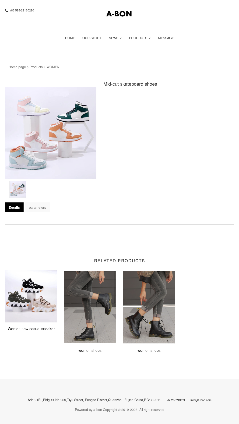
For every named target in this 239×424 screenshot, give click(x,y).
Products (138, 37)
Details (14, 207)
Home (70, 37)
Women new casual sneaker (31, 328)
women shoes (90, 350)
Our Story (91, 37)
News (113, 37)
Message (166, 37)
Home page (17, 66)
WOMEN (52, 66)
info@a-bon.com (200, 400)
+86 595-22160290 (176, 400)
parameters (37, 207)
